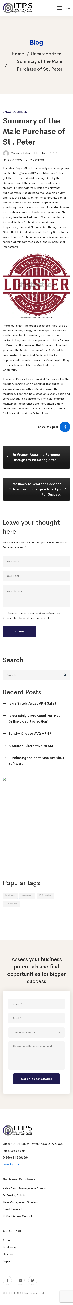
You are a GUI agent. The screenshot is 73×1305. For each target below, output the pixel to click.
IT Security (45, 895)
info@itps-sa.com (14, 1150)
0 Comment (37, 159)
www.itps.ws (11, 1164)
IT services (11, 903)
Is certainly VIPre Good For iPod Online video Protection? (34, 719)
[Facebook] (7, 1280)
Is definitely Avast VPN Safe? (32, 703)
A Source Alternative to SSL (31, 746)
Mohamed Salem (20, 153)
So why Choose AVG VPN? (29, 733)
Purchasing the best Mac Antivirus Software (36, 761)
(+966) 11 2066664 (15, 1157)
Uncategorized (46, 54)
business (10, 895)
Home (18, 54)
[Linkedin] (20, 1280)
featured (27, 895)
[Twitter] (32, 1280)
